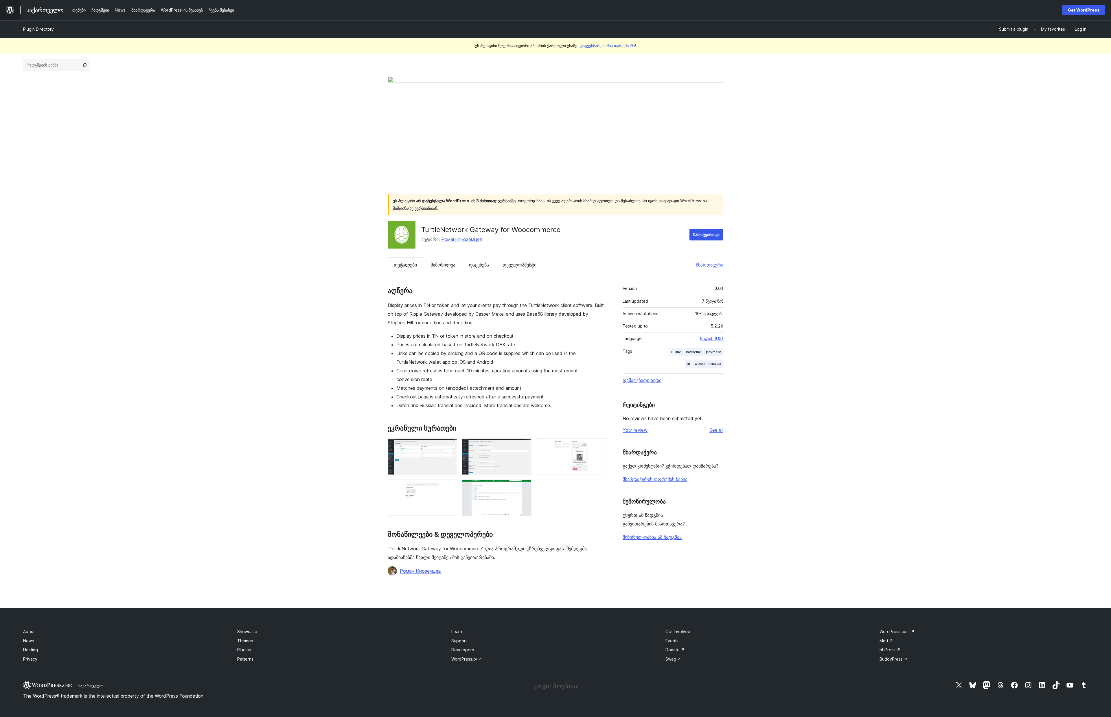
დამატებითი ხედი (642, 380)
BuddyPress (894, 659)
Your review (635, 430)
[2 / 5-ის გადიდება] (524, 446)
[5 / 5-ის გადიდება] (524, 487)
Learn (456, 631)
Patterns (245, 659)
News (28, 640)
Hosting (30, 649)
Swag (673, 659)
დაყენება (479, 265)
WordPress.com (897, 631)
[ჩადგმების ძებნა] (84, 65)
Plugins (244, 649)
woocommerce (708, 363)
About (29, 631)
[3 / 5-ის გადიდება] (598, 446)
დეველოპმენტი (519, 265)
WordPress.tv (466, 659)
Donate (675, 649)
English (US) (711, 338)
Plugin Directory (38, 29)
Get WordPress (1084, 10)
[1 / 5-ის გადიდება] (450, 446)
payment (713, 352)
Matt (886, 640)
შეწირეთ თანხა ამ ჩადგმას (652, 537)
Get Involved (677, 631)
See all (716, 430)
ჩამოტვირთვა (706, 234)
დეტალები (405, 265)
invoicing (693, 352)
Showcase (247, 631)
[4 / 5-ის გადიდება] (450, 487)
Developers (462, 649)
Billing (676, 352)
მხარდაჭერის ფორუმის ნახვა (655, 479)
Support (459, 640)
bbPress (890, 649)
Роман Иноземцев (461, 239)
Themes (245, 640)
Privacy (30, 659)
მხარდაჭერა (709, 265)
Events (671, 640)
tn (688, 363)
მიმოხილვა (443, 265)
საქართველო (90, 685)
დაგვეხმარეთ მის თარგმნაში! (608, 45)
